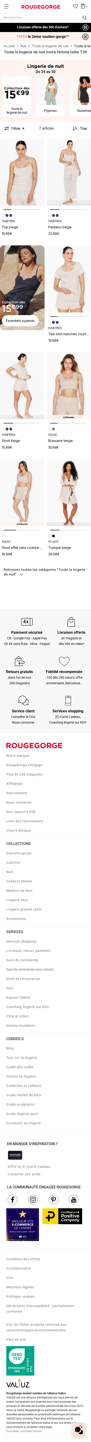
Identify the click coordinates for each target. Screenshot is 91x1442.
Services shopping (21, 941)
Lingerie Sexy (17, 900)
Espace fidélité (18, 997)
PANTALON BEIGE (60, 227)
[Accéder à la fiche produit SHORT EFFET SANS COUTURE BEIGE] (22, 492)
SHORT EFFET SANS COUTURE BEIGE (25, 548)
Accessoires (16, 919)
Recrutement (17, 793)
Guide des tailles (20, 1067)
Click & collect (17, 1016)
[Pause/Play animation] (85, 27)
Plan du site (16, 1339)
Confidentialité (18, 1268)
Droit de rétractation (23, 979)
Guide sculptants (20, 1104)
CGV (10, 1278)
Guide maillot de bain (23, 1095)
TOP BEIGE (10, 227)
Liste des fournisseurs (24, 821)
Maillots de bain (19, 890)
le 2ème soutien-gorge (42, 37)
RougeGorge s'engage (24, 765)
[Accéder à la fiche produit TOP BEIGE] (22, 172)
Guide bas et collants (23, 1086)
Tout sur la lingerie (21, 1058)
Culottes (13, 862)
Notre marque (17, 755)
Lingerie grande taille (23, 909)
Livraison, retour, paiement (28, 951)
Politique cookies (20, 1296)
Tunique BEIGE (59, 548)
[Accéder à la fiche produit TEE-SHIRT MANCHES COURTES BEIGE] (68, 279)
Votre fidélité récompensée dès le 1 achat (43, 25)
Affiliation (14, 784)
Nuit (9, 872)
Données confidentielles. (24, 1431)
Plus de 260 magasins (24, 774)
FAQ (9, 988)
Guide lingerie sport (22, 1114)
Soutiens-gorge (19, 853)
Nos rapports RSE (21, 812)
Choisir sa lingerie (21, 1076)
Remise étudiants (20, 1025)
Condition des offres (23, 1259)
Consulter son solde (24, 1174)
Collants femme (19, 881)
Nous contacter (19, 802)
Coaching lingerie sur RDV (27, 1007)
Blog (10, 1048)
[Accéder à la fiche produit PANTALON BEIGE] (68, 172)
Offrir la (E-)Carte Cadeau (29, 1167)
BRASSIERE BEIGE (60, 441)
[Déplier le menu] (8, 7)
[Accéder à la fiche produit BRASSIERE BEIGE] (68, 385)
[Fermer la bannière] (85, 36)
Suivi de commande (22, 960)
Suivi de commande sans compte (30, 969)
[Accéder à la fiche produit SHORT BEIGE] (22, 385)
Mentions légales (20, 1287)
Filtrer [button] (16, 128)
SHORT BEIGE (11, 441)
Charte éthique (18, 830)
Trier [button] (83, 128)
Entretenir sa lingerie (23, 1123)
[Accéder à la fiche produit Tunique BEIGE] (68, 492)
